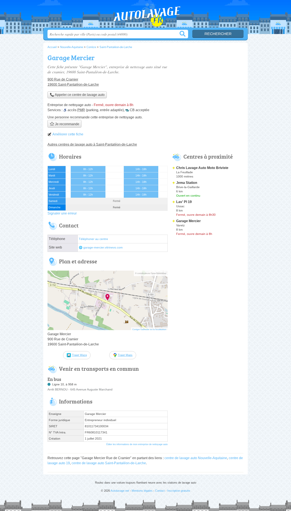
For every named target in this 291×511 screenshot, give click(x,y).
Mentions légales (142, 490)
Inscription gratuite (178, 490)
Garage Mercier (188, 221)
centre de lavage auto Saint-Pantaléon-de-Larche (109, 463)
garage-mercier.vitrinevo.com (103, 247)
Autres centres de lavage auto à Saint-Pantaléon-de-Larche (92, 144)
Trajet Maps (125, 355)
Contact (160, 490)
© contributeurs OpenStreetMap (150, 273)
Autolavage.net (145, 15)
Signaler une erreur (62, 213)
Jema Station (186, 183)
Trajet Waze (79, 355)
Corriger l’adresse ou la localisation (149, 329)
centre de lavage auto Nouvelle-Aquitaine (195, 458)
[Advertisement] (207, 82)
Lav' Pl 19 (184, 202)
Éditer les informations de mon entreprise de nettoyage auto (137, 444)
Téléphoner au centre (93, 239)
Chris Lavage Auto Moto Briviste (202, 168)
